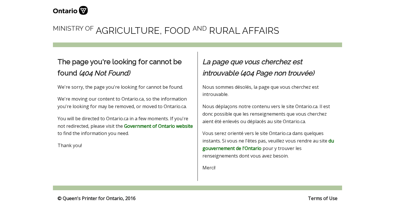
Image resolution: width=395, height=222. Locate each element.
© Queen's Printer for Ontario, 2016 (97, 198)
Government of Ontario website (158, 126)
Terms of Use (322, 198)
